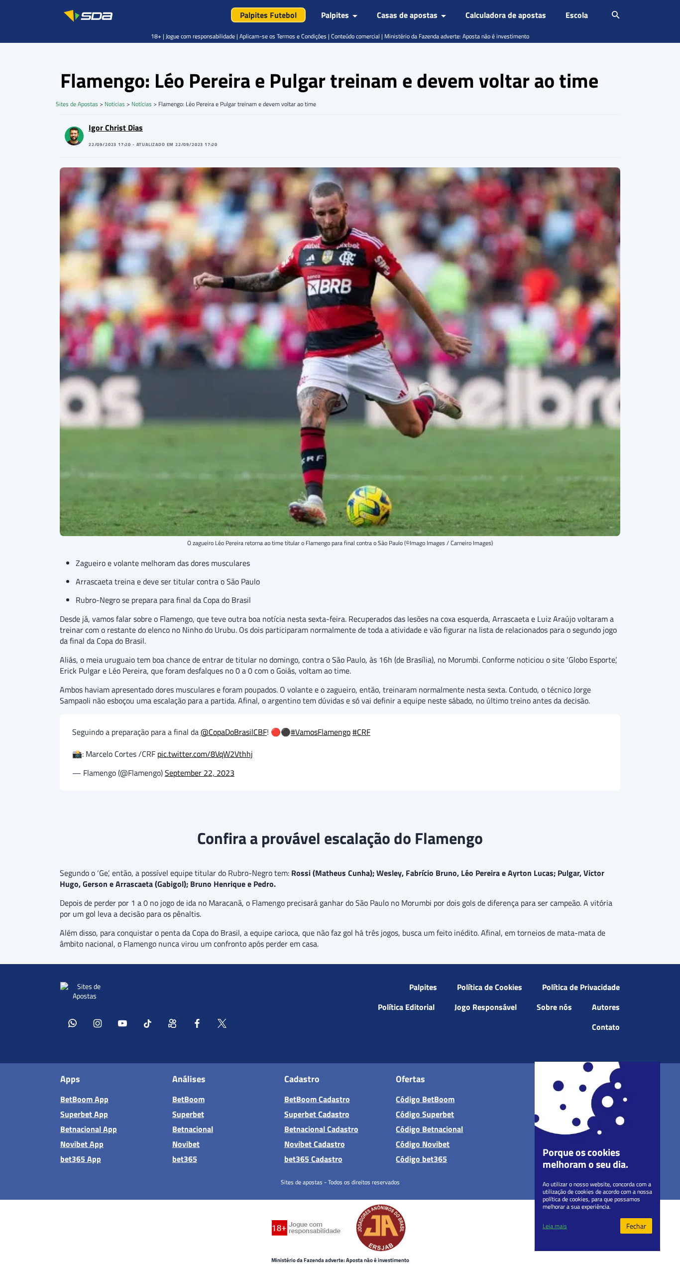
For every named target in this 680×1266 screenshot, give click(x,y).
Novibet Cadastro (314, 1144)
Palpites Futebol (268, 15)
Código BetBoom (425, 1099)
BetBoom (188, 1099)
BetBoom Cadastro (317, 1099)
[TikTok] (147, 1022)
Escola (577, 15)
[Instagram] (97, 1022)
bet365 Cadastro (313, 1159)
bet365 (184, 1159)
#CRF (361, 732)
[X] (222, 1022)
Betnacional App (88, 1129)
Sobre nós (554, 1007)
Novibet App (82, 1144)
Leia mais (555, 1226)
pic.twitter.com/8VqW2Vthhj (205, 754)
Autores (606, 1007)
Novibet (186, 1144)
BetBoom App (84, 1099)
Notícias (141, 104)
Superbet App (84, 1114)
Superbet (188, 1114)
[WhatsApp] (72, 1022)
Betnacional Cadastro (321, 1129)
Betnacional (192, 1129)
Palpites (423, 987)
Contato (606, 1027)
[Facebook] (197, 1022)
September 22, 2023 (199, 773)
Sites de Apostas (77, 104)
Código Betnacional (429, 1129)
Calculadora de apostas (505, 15)
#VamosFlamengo (320, 732)
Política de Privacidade (581, 987)
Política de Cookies (489, 987)
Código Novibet (423, 1144)
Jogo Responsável (485, 1007)
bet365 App (80, 1159)
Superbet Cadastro (316, 1114)
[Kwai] (172, 1022)
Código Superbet (425, 1114)
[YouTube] (122, 1022)
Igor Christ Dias (116, 128)
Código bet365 (421, 1159)
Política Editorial (406, 1007)
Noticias (115, 104)
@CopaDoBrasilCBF (234, 732)
